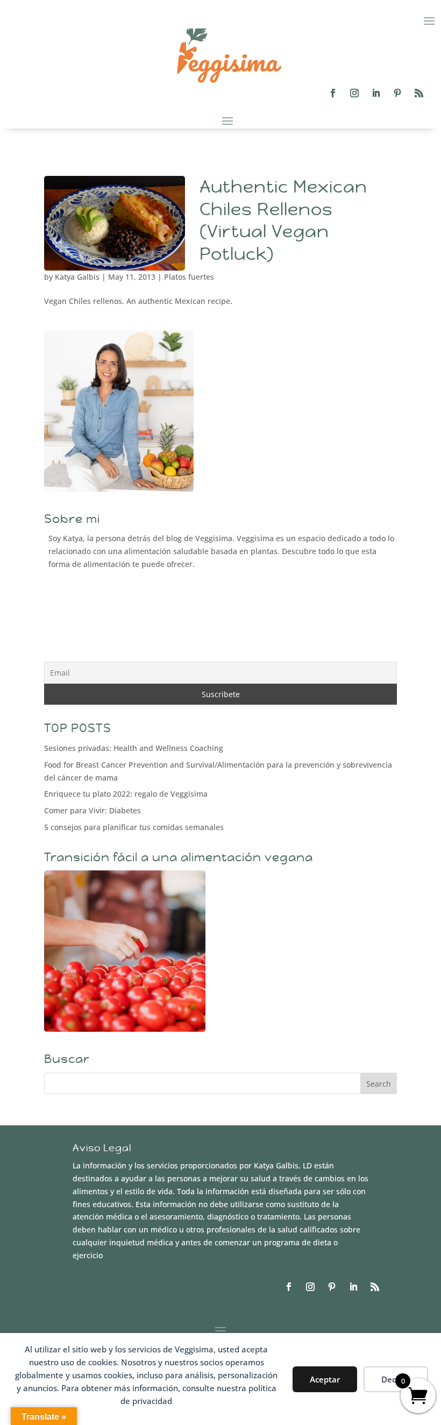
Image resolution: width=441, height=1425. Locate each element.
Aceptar (325, 1379)
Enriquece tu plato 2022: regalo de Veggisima (126, 794)
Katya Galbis (77, 277)
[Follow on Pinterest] (397, 93)
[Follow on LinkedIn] (376, 93)
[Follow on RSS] (419, 93)
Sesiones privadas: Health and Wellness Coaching (133, 748)
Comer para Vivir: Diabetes (92, 810)
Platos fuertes (189, 277)
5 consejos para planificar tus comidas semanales (134, 827)
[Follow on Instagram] (354, 93)
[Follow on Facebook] (333, 93)
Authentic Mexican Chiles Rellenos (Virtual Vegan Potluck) (283, 220)
